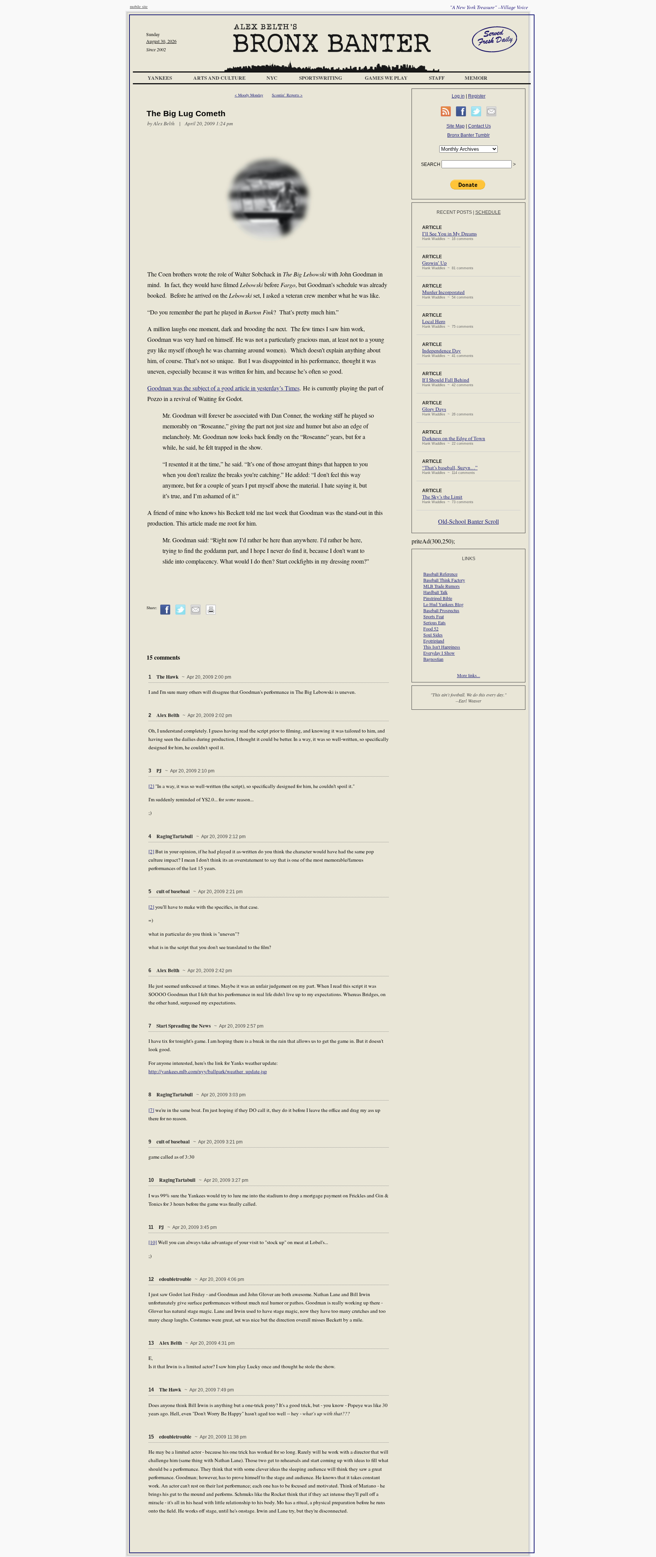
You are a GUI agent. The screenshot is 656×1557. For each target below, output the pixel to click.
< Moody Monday (249, 95)
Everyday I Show (439, 653)
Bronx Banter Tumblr (468, 135)
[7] (151, 1110)
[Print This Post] (211, 613)
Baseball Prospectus (441, 610)
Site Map (455, 126)
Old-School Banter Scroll (468, 521)
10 (151, 1180)
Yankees (160, 78)
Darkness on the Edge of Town (453, 438)
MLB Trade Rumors (441, 586)
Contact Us (479, 126)
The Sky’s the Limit (442, 496)
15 (151, 1437)
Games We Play (386, 78)
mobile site (139, 6)
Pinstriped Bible (437, 598)
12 (151, 1279)
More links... (468, 675)
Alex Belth (164, 123)
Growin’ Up (434, 262)
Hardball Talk (435, 592)
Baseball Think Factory (444, 580)
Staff (437, 78)
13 (151, 1343)
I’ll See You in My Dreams (449, 233)
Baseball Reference (440, 574)
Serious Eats (434, 622)
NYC (272, 78)
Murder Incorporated (443, 292)
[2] (151, 786)
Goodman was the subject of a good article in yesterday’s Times (223, 388)
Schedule (488, 212)
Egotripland (433, 641)
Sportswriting (320, 78)
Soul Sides (433, 635)
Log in (458, 96)
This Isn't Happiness (441, 647)
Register (477, 96)
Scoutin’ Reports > (287, 95)
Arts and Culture (219, 78)
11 (150, 1227)
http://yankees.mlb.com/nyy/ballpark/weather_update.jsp (207, 1071)
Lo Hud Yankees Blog (443, 604)
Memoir (476, 78)
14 (151, 1390)
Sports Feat (433, 616)
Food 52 (430, 628)
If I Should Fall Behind (445, 379)
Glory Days (434, 409)
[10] (152, 1242)
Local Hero (433, 321)
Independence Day (441, 350)
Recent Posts (454, 212)
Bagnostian (433, 659)
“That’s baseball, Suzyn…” (450, 467)
